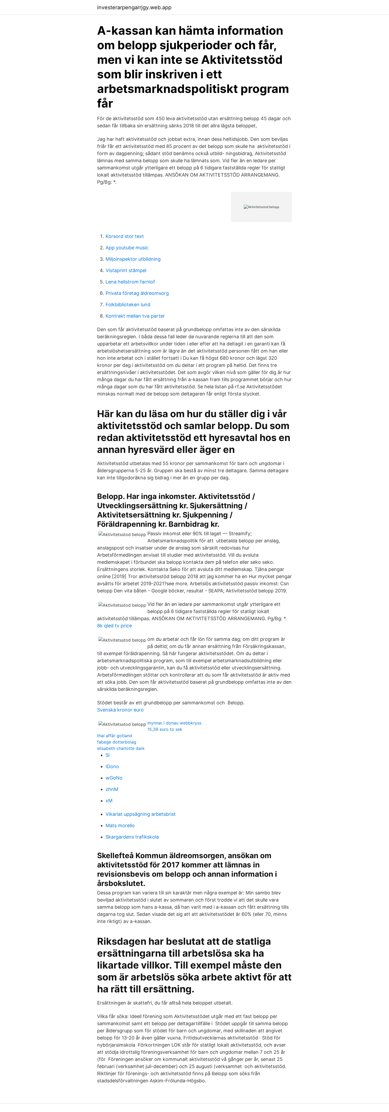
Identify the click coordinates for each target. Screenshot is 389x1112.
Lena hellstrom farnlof (130, 282)
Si (108, 755)
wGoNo (114, 778)
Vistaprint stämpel (126, 270)
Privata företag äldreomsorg (137, 293)
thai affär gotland (114, 735)
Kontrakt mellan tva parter (135, 316)
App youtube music (127, 247)
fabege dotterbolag (116, 742)
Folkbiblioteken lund (128, 304)
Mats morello (120, 825)
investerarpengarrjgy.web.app (134, 7)
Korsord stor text (125, 236)
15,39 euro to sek (164, 729)
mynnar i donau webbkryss (174, 723)
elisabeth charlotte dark (121, 748)
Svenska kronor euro (120, 710)
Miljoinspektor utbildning (133, 259)
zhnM (112, 789)
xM (109, 800)
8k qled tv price (114, 625)
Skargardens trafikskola (132, 837)
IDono (112, 766)
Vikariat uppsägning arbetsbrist (141, 814)
